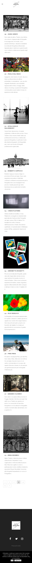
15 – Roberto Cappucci (14, 171)
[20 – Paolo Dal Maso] (16, 64)
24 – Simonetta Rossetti (14, 271)
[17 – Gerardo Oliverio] (16, 383)
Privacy (14, 545)
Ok (12, 560)
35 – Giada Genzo (11, 34)
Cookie (18, 545)
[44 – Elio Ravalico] (16, 302)
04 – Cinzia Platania (12, 211)
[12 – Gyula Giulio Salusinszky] (16, 110)
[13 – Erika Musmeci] (16, 434)
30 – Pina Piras (10, 353)
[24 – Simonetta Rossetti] (16, 252)
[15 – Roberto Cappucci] (16, 160)
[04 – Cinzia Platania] (16, 201)
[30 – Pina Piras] (16, 343)
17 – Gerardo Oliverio (13, 394)
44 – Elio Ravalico (12, 313)
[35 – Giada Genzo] (16, 23)
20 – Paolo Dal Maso (13, 74)
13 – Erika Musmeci (12, 455)
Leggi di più (18, 560)
